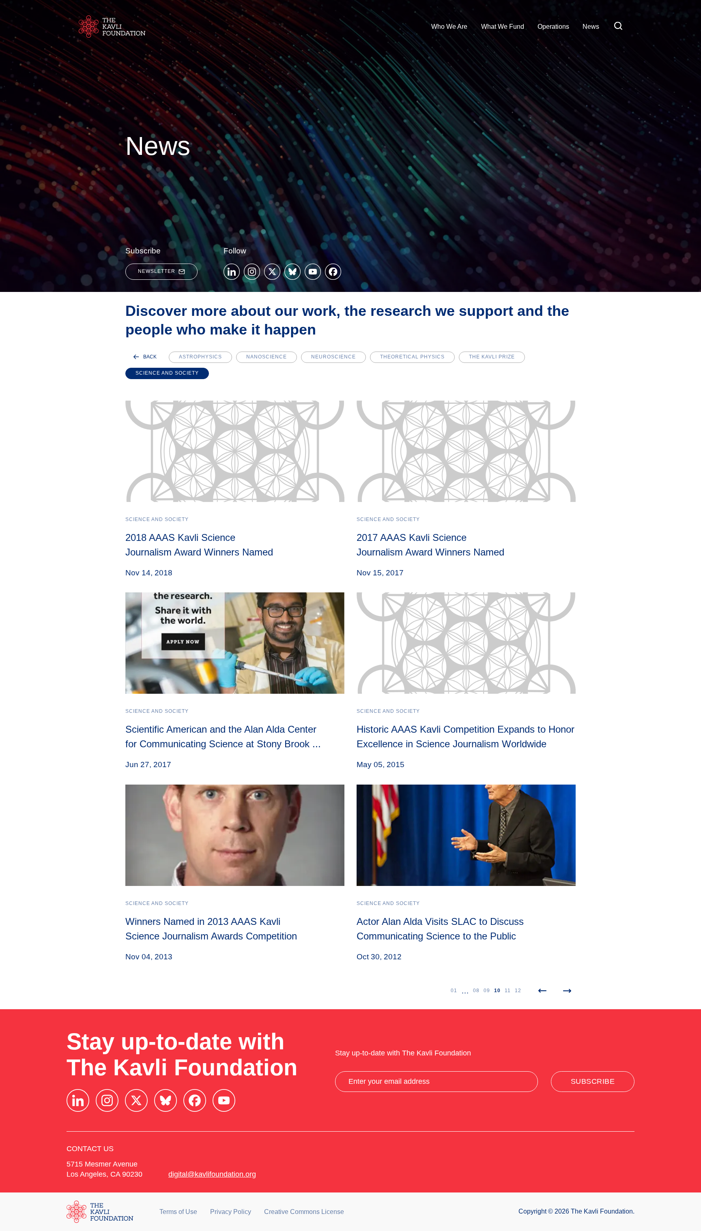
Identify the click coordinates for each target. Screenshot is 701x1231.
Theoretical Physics (412, 357)
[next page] (567, 990)
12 (518, 990)
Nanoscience (266, 357)
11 (508, 990)
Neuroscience (333, 357)
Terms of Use (178, 1211)
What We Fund (502, 26)
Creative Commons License (304, 1211)
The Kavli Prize (492, 357)
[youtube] (313, 272)
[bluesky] (292, 272)
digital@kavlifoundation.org (212, 1174)
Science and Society (167, 373)
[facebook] (333, 272)
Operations (553, 26)
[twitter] (272, 272)
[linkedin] (232, 272)
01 (454, 990)
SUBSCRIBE (593, 1081)
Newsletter (156, 271)
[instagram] (252, 272)
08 (476, 990)
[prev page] (541, 990)
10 (497, 990)
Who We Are (449, 26)
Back (150, 357)
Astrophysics (200, 357)
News (591, 26)
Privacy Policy (230, 1211)
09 (487, 990)
